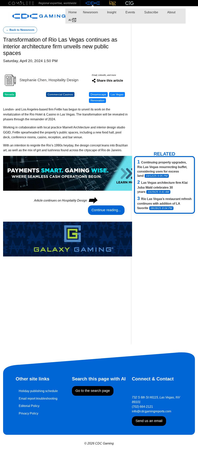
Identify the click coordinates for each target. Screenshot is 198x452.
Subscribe (150, 12)
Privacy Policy (28, 413)
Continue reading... (106, 210)
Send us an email (149, 421)
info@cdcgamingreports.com (151, 411)
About (171, 12)
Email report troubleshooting (38, 398)
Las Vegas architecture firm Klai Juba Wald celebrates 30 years (162, 187)
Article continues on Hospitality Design (65, 200)
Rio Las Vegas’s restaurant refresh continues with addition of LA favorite (164, 203)
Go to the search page (92, 391)
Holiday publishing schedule (38, 391)
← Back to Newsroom (20, 29)
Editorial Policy (29, 406)
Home (72, 12)
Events (130, 12)
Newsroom (90, 12)
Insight (111, 12)
